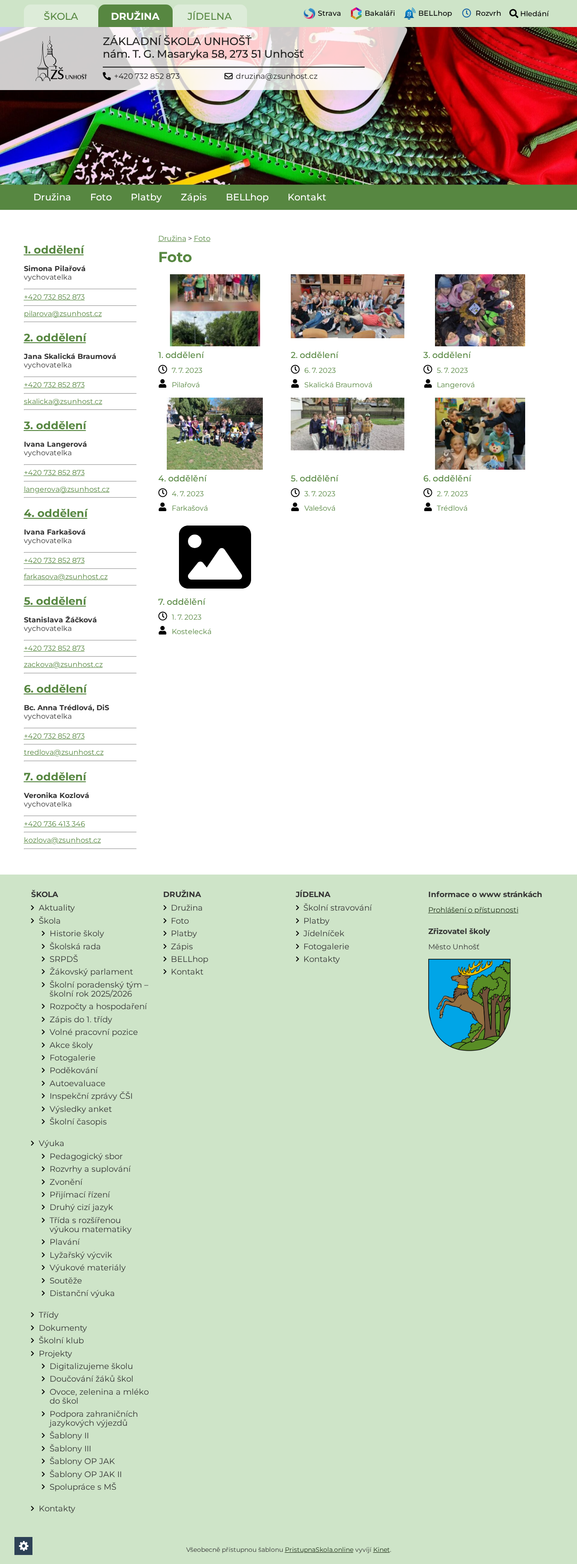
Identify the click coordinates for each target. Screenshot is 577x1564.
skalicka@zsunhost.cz (63, 401)
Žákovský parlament (91, 971)
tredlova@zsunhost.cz (64, 752)
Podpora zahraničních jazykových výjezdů (94, 1418)
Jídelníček (323, 933)
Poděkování (74, 1070)
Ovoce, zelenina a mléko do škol (99, 1396)
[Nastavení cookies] (23, 1546)
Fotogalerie (73, 1057)
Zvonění (66, 1182)
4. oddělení (55, 513)
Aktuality (57, 907)
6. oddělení (55, 688)
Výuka (51, 1143)
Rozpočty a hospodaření (98, 1006)
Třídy (49, 1314)
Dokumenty (63, 1328)
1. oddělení (54, 249)
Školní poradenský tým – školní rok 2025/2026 (99, 989)
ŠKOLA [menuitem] (61, 16)
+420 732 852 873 (147, 76)
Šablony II (69, 1435)
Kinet (381, 1550)
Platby (146, 197)
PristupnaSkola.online (319, 1550)
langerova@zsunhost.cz (67, 489)
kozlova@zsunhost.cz (62, 840)
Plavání (65, 1242)
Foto (101, 197)
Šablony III (70, 1448)
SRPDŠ (64, 959)
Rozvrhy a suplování (90, 1169)
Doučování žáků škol (91, 1378)
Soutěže (66, 1280)
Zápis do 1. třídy (81, 1019)
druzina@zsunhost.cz (277, 76)
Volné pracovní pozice (94, 1032)
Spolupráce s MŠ (83, 1486)
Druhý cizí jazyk (81, 1207)
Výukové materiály (88, 1267)
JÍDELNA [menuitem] (210, 16)
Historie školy (77, 933)
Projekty (55, 1353)
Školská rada (75, 946)
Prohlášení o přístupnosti (473, 910)
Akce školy (71, 1045)
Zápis (194, 197)
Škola (50, 920)
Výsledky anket (81, 1109)
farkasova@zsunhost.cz (66, 576)
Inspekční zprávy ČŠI (91, 1096)
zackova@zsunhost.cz (63, 664)
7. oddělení (55, 776)
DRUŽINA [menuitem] (135, 16)
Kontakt (307, 197)
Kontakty (57, 1508)
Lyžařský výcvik (81, 1255)
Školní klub (61, 1340)
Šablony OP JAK (82, 1461)
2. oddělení (55, 337)
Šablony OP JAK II (86, 1474)
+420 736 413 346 (54, 824)
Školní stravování (337, 907)
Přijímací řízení (80, 1194)
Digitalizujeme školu (91, 1366)
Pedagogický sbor (86, 1156)
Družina (52, 197)
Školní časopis (78, 1121)
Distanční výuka (82, 1293)
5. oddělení (55, 600)
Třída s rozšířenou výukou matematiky (91, 1224)
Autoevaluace (77, 1083)
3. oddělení (55, 425)
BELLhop (247, 197)
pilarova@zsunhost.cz (63, 313)
